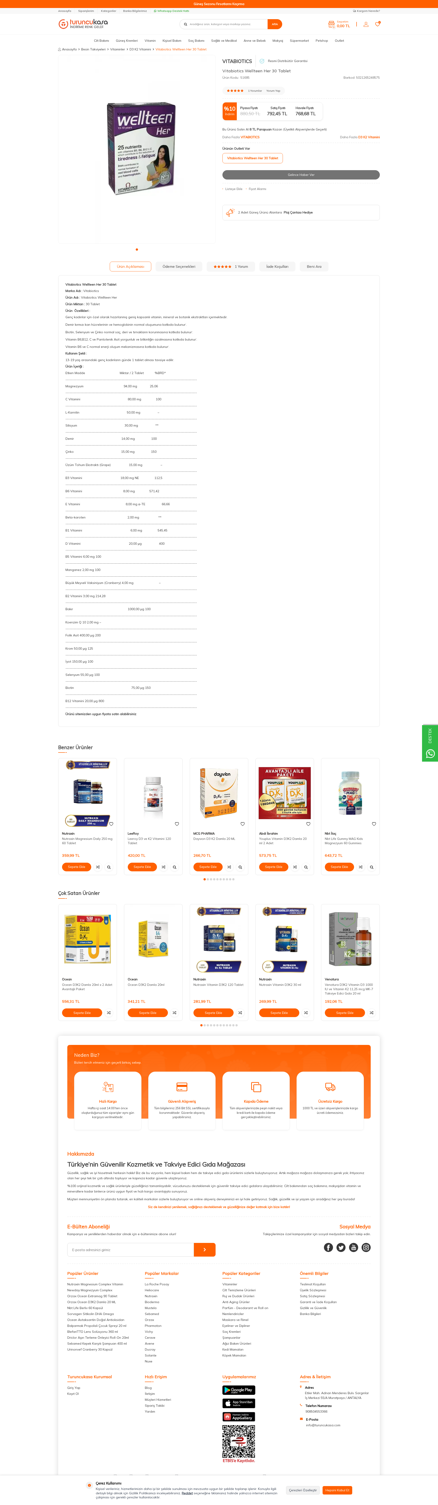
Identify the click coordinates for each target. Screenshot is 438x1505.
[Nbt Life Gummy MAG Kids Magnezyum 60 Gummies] (350, 793)
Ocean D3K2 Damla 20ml (146, 985)
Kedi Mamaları (232, 1349)
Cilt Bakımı (101, 41)
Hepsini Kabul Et (337, 1490)
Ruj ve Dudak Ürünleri (238, 1296)
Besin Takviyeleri (93, 49)
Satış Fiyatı (278, 108)
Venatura (332, 979)
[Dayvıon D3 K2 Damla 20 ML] (219, 793)
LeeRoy (133, 833)
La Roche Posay (157, 1284)
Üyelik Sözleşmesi (313, 1290)
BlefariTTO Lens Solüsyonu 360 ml (92, 1332)
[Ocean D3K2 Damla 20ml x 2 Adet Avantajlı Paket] (88, 939)
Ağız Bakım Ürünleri (236, 1343)
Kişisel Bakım (172, 41)
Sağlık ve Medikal (224, 41)
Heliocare (152, 1290)
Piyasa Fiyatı (249, 108)
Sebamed (152, 1314)
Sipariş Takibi (154, 1405)
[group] (136, 149)
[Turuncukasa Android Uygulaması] (238, 1394)
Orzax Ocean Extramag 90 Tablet (92, 1296)
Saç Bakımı (196, 41)
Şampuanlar (231, 1338)
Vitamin (150, 41)
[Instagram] (366, 1247)
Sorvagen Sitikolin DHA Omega (90, 1314)
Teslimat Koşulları (313, 1284)
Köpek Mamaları (234, 1355)
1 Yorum (241, 266)
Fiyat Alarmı (257, 189)
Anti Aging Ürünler (236, 1302)
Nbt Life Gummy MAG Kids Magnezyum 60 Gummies (344, 841)
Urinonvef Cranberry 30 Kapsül (89, 1349)
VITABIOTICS (237, 61)
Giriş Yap (73, 1388)
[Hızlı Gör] (108, 867)
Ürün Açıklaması (130, 266)
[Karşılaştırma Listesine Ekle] (98, 867)
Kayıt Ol (73, 1394)
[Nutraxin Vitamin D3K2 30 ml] (285, 939)
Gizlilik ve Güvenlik (313, 1308)
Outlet (339, 41)
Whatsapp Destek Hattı (173, 11)
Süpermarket (299, 41)
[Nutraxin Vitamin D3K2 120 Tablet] (219, 939)
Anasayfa (64, 11)
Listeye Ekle (233, 189)
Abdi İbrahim (268, 833)
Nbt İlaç (330, 833)
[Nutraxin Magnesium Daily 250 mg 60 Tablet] (88, 793)
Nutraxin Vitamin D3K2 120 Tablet (218, 985)
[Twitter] (341, 1247)
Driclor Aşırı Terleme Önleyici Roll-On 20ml (98, 1338)
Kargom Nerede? (368, 11)
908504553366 (316, 1411)
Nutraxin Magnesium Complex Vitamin (95, 1284)
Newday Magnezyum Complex (89, 1290)
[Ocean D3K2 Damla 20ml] (153, 939)
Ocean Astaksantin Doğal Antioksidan (95, 1320)
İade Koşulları (277, 266)
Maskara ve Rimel (235, 1320)
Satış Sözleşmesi (312, 1296)
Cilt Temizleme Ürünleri (239, 1290)
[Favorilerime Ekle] (111, 824)
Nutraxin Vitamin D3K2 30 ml (280, 985)
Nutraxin (68, 833)
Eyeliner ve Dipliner (236, 1326)
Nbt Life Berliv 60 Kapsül (85, 1308)
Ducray (150, 1349)
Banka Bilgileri (310, 1314)
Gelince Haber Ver (301, 175)
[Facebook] (328, 1247)
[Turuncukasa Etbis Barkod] (238, 1462)
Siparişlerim (86, 11)
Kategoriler (108, 11)
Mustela (150, 1308)
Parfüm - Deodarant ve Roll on (245, 1308)
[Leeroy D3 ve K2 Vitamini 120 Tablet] (153, 793)
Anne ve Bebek (255, 41)
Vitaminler (117, 49)
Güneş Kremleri (127, 41)
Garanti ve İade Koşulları (318, 1302)
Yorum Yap (273, 90)
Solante (150, 1355)
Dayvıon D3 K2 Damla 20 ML (214, 839)
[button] (137, 249)
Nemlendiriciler (233, 1314)
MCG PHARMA (204, 833)
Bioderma (152, 1302)
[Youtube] (353, 1247)
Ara (275, 24)
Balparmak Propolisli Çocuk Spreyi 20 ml (96, 1326)
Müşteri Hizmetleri (158, 1400)
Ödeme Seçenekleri (179, 266)
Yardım (150, 1411)
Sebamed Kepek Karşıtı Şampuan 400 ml (97, 1343)
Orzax (149, 1320)
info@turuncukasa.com (323, 1425)
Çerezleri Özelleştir (303, 1490)
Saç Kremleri (231, 1332)
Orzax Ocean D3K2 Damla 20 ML (91, 1302)
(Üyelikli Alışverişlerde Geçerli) (305, 129)
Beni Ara (314, 266)
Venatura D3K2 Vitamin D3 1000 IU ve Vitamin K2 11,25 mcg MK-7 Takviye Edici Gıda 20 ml (349, 989)
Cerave (150, 1338)
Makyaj (278, 41)
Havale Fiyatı (305, 108)
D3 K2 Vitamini (140, 49)
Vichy (149, 1332)
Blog (148, 1388)
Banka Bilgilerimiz (135, 11)
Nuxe (148, 1361)
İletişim (150, 1394)
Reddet (187, 1493)
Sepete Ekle (76, 867)
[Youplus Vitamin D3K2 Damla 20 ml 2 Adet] (285, 793)
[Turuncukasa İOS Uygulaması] (238, 1407)
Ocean (67, 979)
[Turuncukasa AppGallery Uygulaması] (238, 1420)
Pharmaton (153, 1326)
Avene (149, 1343)
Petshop (322, 41)
